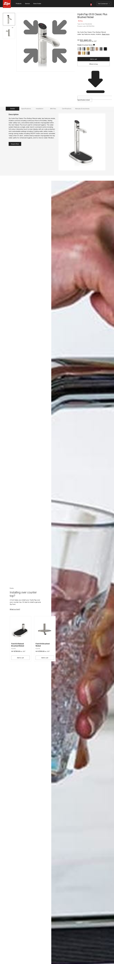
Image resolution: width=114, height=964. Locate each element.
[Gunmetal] (101, 49)
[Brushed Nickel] (92, 49)
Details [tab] (12, 108)
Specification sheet (83, 100)
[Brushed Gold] (88, 49)
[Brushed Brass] (84, 53)
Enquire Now (15, 144)
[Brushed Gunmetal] (88, 53)
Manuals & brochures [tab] (82, 108)
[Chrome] (79, 49)
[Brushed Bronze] (79, 53)
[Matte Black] (105, 49)
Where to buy (93, 64)
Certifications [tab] (66, 108)
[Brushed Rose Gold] (97, 49)
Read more (105, 34)
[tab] (9, 19)
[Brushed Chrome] (84, 49)
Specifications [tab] (26, 108)
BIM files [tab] (53, 108)
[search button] (94, 45)
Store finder (37, 3)
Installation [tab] (39, 108)
